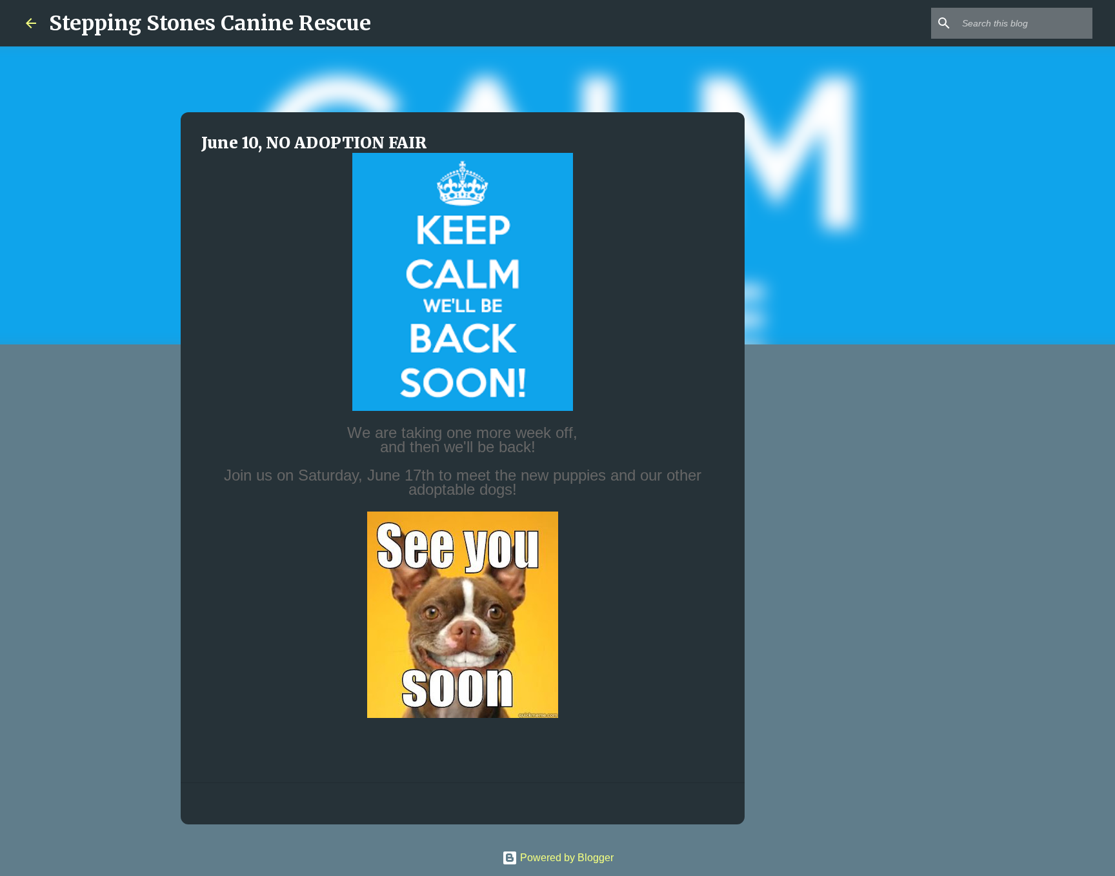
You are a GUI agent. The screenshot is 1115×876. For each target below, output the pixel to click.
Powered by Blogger (565, 857)
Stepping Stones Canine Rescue (210, 23)
